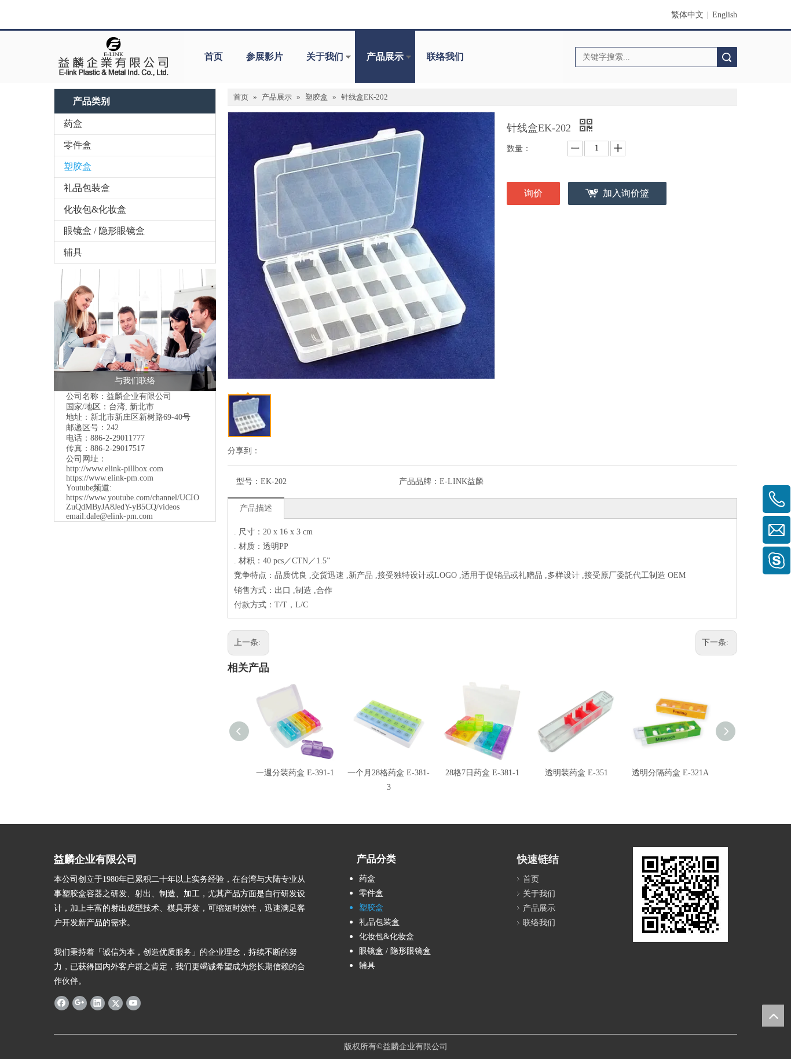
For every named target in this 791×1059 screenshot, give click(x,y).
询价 (533, 193)
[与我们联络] (135, 330)
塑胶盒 (77, 166)
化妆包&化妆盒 (95, 209)
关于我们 (324, 56)
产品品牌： (419, 481)
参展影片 (264, 56)
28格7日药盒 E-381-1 (482, 772)
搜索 (727, 57)
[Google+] (79, 1002)
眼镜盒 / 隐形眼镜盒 (104, 231)
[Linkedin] (97, 1002)
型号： (248, 481)
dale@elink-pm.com (119, 516)
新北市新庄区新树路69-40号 (140, 417)
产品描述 (256, 508)
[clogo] (113, 56)
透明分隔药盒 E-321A (670, 772)
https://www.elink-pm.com (109, 478)
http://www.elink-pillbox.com (114, 468)
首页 (213, 56)
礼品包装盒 (87, 188)
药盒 (73, 124)
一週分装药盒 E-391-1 (295, 772)
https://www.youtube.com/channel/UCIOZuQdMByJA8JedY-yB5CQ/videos (132, 502)
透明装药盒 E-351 (576, 772)
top (773, 1016)
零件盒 (77, 145)
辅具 (73, 252)
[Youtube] (133, 1002)
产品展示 (385, 56)
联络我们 (445, 56)
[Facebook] (61, 1002)
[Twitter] (115, 1002)
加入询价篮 (626, 193)
